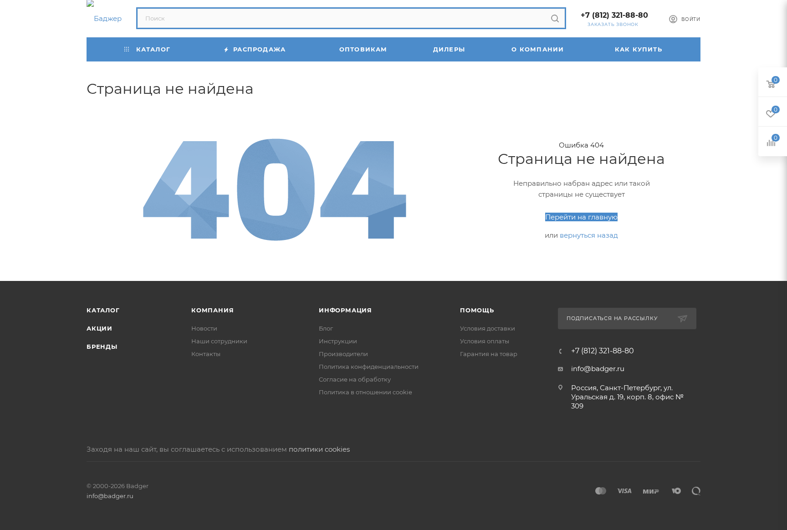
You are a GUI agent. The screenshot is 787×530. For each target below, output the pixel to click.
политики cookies (319, 449)
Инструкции (338, 341)
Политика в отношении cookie (365, 392)
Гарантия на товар (488, 353)
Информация (345, 310)
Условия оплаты (484, 341)
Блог (326, 328)
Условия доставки (487, 328)
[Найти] (555, 18)
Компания (212, 310)
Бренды (102, 346)
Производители (343, 353)
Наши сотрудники (219, 341)
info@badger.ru (597, 368)
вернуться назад (589, 235)
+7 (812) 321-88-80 (614, 15)
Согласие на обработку (355, 379)
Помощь (477, 310)
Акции (99, 328)
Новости (204, 328)
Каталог (103, 310)
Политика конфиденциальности (369, 366)
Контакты (205, 353)
